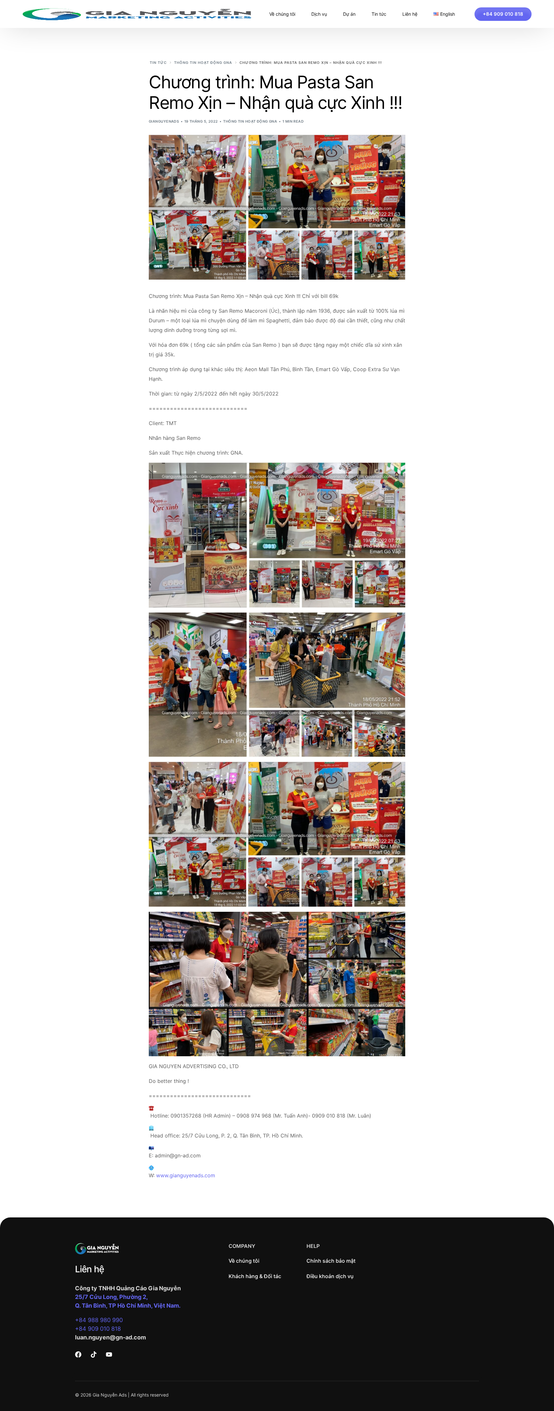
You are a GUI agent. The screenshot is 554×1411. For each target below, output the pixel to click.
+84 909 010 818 (98, 1328)
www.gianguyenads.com (185, 1175)
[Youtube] (109, 1354)
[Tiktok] (93, 1354)
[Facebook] (78, 1354)
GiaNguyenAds (164, 121)
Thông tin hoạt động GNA (250, 121)
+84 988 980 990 (99, 1320)
